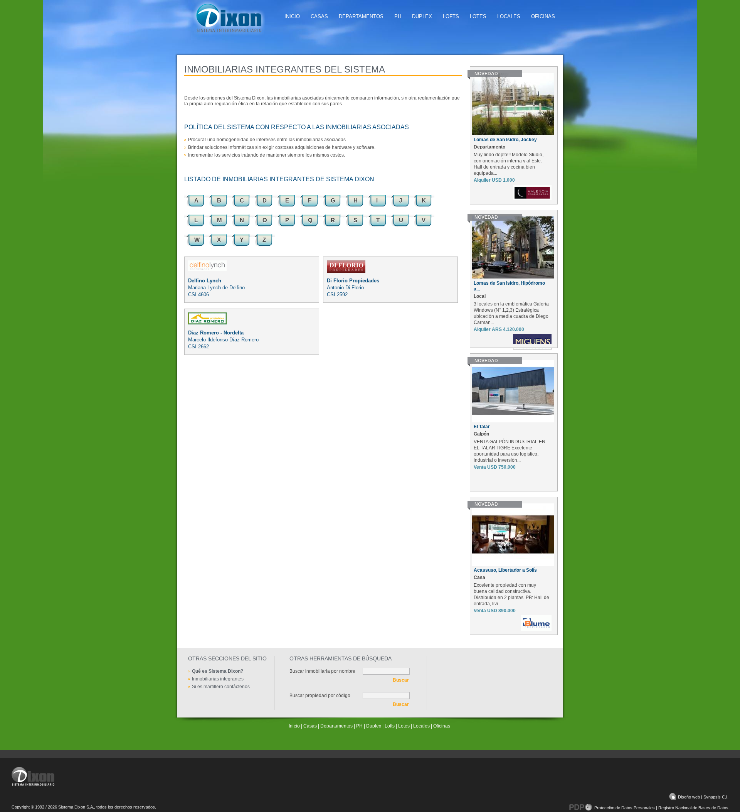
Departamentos (361, 16)
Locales (508, 16)
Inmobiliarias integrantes (218, 679)
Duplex (422, 16)
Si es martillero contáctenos (221, 686)
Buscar (401, 680)
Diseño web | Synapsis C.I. (703, 797)
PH (397, 16)
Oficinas (543, 16)
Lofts (451, 16)
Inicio (292, 16)
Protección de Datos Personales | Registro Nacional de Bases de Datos (661, 807)
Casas (319, 16)
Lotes (478, 16)
